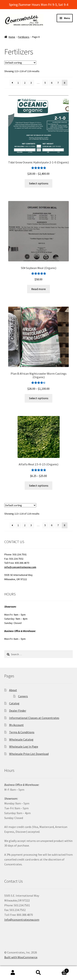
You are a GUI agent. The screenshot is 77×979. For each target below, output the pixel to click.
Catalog (14, 703)
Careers (23, 696)
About (13, 690)
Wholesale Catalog (21, 739)
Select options (38, 183)
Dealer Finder (17, 710)
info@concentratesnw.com (20, 567)
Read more (38, 289)
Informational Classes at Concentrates (34, 718)
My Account (16, 725)
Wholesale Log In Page (23, 746)
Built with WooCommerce (20, 957)
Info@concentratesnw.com (21, 919)
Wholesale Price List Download (29, 754)
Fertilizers (23, 37)
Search (38, 972)
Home (12, 37)
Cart (59, 969)
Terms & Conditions (21, 732)
